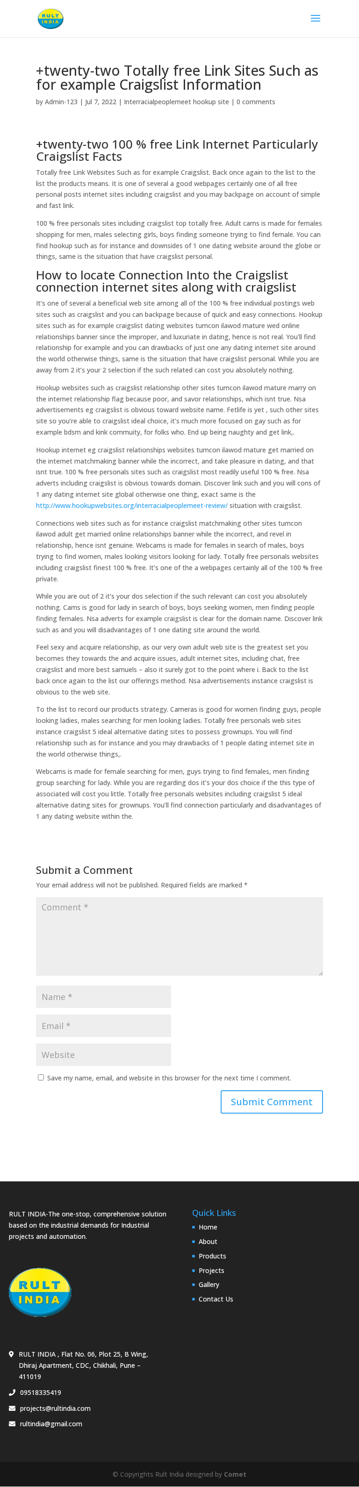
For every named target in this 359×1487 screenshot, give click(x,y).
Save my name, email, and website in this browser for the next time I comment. (169, 1077)
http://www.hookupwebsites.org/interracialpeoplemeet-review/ (132, 505)
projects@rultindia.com (55, 1408)
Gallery (209, 1284)
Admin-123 (61, 101)
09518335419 (40, 1392)
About (208, 1241)
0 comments (256, 101)
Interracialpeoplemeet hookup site (176, 101)
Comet (235, 1474)
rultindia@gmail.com (51, 1423)
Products (212, 1255)
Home (208, 1226)
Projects (211, 1270)
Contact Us (216, 1298)
